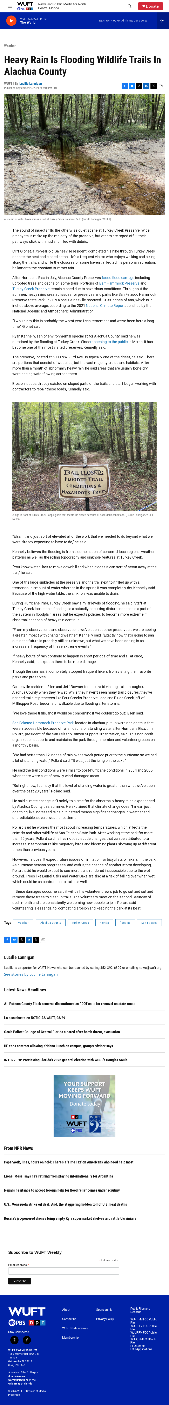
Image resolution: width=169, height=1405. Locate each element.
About (66, 1309)
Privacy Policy (105, 1319)
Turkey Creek (80, 922)
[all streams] (163, 20)
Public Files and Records (140, 1310)
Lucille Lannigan (30, 83)
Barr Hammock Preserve (119, 283)
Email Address (18, 1265)
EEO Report (137, 1346)
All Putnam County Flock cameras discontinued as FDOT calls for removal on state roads (69, 1004)
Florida (104, 922)
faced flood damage (118, 277)
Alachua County (50, 922)
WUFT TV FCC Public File (143, 1328)
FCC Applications (141, 1349)
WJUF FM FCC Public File (143, 1334)
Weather (10, 46)
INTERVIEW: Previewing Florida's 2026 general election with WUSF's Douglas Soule (66, 1060)
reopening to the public (109, 342)
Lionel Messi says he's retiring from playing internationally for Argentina (58, 1176)
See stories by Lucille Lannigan (31, 974)
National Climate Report (105, 305)
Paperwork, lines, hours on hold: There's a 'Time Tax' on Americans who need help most (69, 1162)
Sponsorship (104, 1309)
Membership (70, 1337)
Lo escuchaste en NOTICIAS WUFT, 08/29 (34, 1018)
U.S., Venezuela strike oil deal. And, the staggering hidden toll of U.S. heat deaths (65, 1204)
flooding (125, 922)
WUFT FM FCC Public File (143, 1321)
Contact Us (69, 1319)
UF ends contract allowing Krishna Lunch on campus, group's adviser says (58, 1046)
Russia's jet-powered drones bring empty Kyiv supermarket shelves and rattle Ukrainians (70, 1218)
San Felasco (149, 922)
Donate (152, 6)
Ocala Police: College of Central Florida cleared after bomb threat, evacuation (62, 1032)
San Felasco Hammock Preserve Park (43, 723)
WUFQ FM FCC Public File (143, 1341)
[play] (11, 20)
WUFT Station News (75, 1328)
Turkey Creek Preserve (31, 289)
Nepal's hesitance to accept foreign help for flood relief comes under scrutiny (62, 1190)
